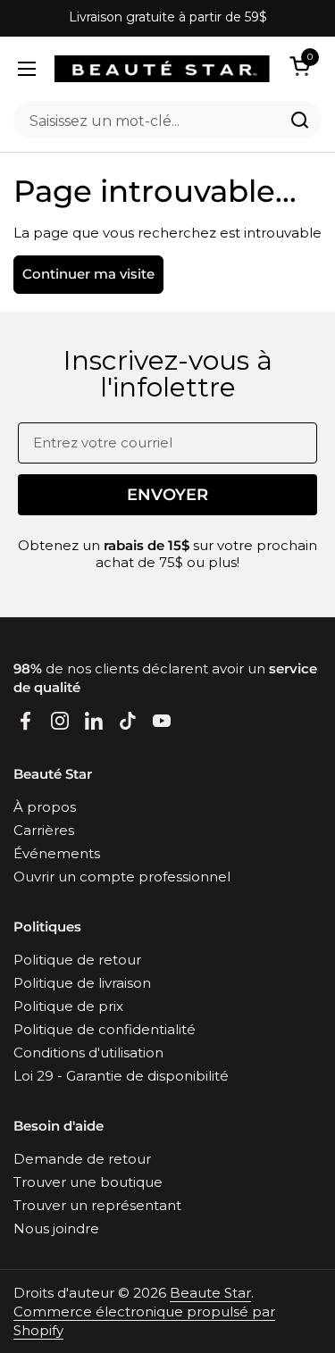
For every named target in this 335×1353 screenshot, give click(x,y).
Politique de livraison (82, 982)
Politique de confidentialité (104, 1029)
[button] (302, 65)
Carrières (43, 830)
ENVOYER (167, 495)
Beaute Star (210, 1292)
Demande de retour (82, 1158)
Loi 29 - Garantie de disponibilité (121, 1075)
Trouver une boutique (88, 1181)
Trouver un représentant (97, 1205)
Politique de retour (77, 959)
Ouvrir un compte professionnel (121, 876)
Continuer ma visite (88, 273)
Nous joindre (56, 1228)
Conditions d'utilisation (88, 1052)
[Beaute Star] (162, 69)
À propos (44, 806)
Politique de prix (68, 1006)
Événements (56, 853)
